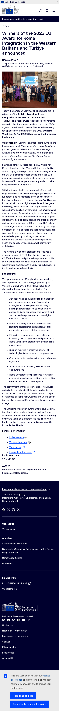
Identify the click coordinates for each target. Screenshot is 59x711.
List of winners (16, 437)
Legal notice (8, 652)
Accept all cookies (23, 695)
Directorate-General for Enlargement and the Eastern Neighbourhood (28, 551)
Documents (8, 563)
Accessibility (8, 658)
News (7, 26)
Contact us (7, 625)
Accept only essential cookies (29, 704)
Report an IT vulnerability (14, 630)
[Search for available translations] (25, 437)
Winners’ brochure (18, 442)
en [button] (41, 11)
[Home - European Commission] (10, 10)
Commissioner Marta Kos (14, 543)
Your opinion (8, 529)
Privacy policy (9, 647)
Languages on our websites (16, 636)
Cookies (6, 641)
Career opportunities (12, 558)
